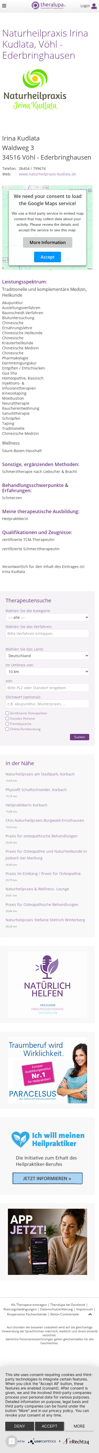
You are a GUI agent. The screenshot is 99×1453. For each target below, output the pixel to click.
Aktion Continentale (64, 1314)
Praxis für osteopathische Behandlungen (42, 835)
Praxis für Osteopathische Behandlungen (42, 904)
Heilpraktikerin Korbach (27, 804)
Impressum (84, 1309)
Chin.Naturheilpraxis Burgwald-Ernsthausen (45, 820)
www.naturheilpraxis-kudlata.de (47, 174)
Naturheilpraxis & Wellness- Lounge (37, 888)
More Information (47, 242)
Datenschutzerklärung (56, 1309)
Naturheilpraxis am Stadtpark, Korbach (40, 774)
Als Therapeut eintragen (29, 1304)
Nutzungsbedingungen (20, 1309)
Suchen (79, 737)
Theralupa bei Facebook (67, 1304)
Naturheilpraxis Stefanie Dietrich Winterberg (45, 919)
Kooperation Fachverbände (27, 1314)
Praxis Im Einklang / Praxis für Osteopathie (43, 873)
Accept (47, 257)
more (79, 1426)
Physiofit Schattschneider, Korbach (36, 789)
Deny (19, 1426)
